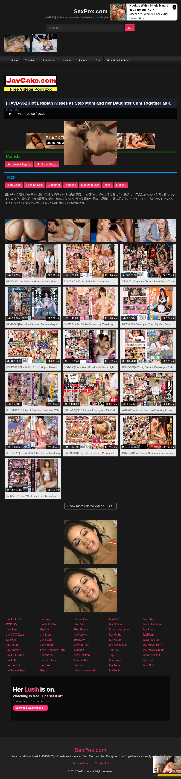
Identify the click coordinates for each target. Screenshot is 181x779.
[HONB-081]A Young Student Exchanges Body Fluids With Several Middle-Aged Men (147, 369)
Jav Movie (80, 634)
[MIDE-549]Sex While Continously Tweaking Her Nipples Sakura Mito (88, 326)
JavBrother (13, 649)
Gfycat (44, 670)
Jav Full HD (13, 619)
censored (54, 184)
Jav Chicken (82, 655)
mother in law (90, 184)
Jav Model (115, 639)
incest (107, 184)
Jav (98, 60)
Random (83, 60)
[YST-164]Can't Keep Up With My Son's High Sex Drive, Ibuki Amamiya (89, 369)
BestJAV (79, 639)
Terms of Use (80, 763)
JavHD (78, 624)
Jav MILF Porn (49, 624)
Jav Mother (115, 634)
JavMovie (115, 670)
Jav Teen (45, 665)
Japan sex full (151, 655)
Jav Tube (114, 665)
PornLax (114, 649)
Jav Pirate (115, 660)
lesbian (121, 184)
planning (70, 184)
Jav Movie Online (153, 649)
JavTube (148, 619)
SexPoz (11, 639)
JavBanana (47, 644)
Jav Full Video (15, 655)
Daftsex (79, 649)
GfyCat (44, 629)
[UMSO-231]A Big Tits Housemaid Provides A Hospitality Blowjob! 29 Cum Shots (89, 455)
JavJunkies (81, 619)
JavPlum (148, 634)
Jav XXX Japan (15, 634)
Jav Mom (45, 634)
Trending (30, 60)
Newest (67, 60)
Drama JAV (81, 660)
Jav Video (46, 655)
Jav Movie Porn (152, 644)
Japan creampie (119, 629)
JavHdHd (114, 619)
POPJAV (11, 624)
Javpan (78, 665)
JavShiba (12, 644)
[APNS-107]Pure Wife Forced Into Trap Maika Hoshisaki (31, 498)
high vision (14, 184)
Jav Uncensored (84, 670)
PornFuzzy (81, 629)
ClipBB (113, 655)
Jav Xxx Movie (118, 644)
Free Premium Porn (118, 60)
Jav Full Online (152, 624)
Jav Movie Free (15, 670)
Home (14, 60)
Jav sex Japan (49, 660)
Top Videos (49, 60)
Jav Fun (148, 660)
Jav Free (148, 629)
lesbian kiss (34, 184)
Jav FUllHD (13, 660)
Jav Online (115, 624)
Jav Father (46, 639)
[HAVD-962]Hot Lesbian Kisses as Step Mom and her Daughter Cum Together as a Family (31, 283)
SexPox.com (90, 11)
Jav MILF (148, 665)
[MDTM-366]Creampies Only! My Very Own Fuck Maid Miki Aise (145, 326)
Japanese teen (152, 639)
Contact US (102, 763)
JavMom (11, 629)
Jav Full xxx (81, 644)
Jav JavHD (13, 665)
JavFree (45, 619)
